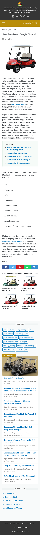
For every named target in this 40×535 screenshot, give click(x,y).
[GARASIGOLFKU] (20, 4)
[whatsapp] (24, 16)
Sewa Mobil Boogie (18, 104)
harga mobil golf (22, 330)
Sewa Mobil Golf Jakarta (13, 501)
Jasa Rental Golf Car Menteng (17, 153)
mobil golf (23, 342)
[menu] (4, 23)
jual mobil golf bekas (10, 338)
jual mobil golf (8, 334)
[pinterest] (19, 267)
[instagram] (21, 16)
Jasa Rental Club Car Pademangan (18, 163)
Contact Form (14, 524)
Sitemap (25, 527)
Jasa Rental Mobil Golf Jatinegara (18, 160)
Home (6, 524)
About (23, 524)
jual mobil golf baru (21, 334)
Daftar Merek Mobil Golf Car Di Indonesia (20, 476)
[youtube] (17, 16)
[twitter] (12, 267)
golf (4, 330)
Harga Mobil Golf (10, 497)
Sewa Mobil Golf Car (12, 504)
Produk (19, 346)
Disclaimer (31, 524)
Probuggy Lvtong (9, 346)
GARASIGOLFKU (22, 532)
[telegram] (34, 267)
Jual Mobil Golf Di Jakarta (14, 378)
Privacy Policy (16, 527)
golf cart (11, 330)
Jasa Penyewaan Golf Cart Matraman (19, 156)
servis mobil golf (8, 350)
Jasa (31, 330)
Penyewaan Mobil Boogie (12, 241)
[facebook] (13, 16)
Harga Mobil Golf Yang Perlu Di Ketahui (19, 466)
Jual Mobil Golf (10, 493)
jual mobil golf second (10, 342)
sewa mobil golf (22, 350)
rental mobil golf (30, 346)
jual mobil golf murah (26, 338)
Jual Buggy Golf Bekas (13, 508)
